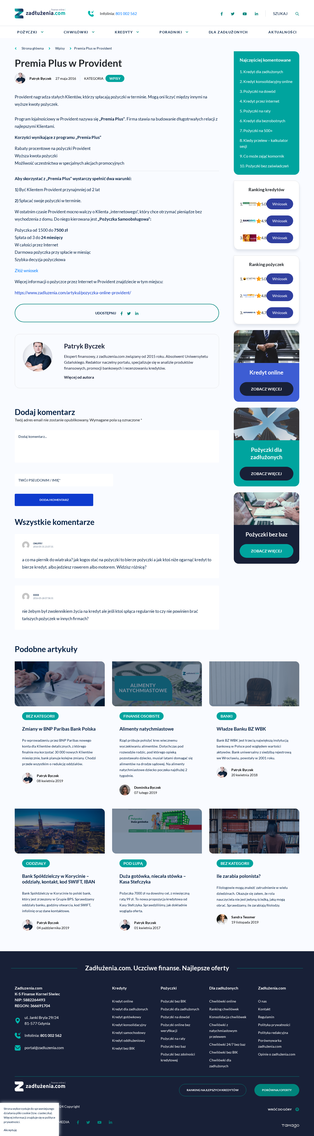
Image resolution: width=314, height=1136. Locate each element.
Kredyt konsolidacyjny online (267, 81)
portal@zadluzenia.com (44, 1047)
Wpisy (114, 78)
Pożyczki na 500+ (258, 130)
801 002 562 (126, 13)
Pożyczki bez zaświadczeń (267, 165)
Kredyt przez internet (261, 101)
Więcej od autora (79, 377)
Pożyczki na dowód (259, 91)
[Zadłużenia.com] (40, 13)
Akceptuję (10, 1130)
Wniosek (279, 203)
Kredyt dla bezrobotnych (264, 120)
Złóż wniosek (26, 270)
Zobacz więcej (266, 389)
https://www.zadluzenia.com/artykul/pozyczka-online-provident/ (73, 292)
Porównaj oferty (277, 1090)
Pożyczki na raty (257, 110)
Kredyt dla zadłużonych (263, 71)
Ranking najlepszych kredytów (213, 1090)
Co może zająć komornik (263, 156)
